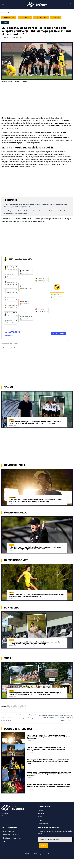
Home (3, 13)
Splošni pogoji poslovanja (10, 834)
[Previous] (4, 410)
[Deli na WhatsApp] (8, 706)
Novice (13, 13)
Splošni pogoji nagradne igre (11, 838)
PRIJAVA (43, 845)
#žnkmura (56, 17)
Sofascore (15, 343)
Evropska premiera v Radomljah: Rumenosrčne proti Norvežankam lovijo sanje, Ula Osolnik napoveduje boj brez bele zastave (37, 595)
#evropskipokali (9, 17)
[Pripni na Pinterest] (22, 706)
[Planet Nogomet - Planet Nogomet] (37, 4)
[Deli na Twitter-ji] (15, 706)
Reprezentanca (43, 824)
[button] (2, 4)
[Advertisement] (37, 100)
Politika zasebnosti (7, 831)
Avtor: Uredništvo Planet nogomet (12, 348)
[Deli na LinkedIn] (25, 706)
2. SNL (40, 820)
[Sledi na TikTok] (5, 841)
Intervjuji (41, 813)
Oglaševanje (5, 816)
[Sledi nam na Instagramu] (2, 841)
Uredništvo (5, 813)
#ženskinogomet (40, 17)
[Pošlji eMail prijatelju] (18, 706)
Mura (5, 23)
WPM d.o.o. (29, 854)
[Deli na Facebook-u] (11, 706)
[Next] (70, 410)
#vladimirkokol (24, 17)
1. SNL (40, 817)
